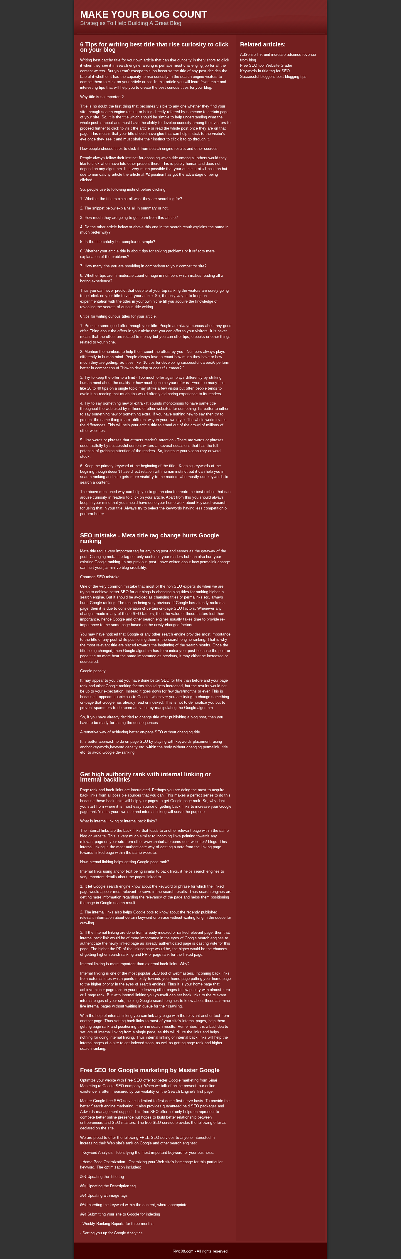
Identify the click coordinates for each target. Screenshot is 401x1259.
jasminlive (112, 567)
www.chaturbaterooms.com (167, 841)
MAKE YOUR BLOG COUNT (143, 14)
